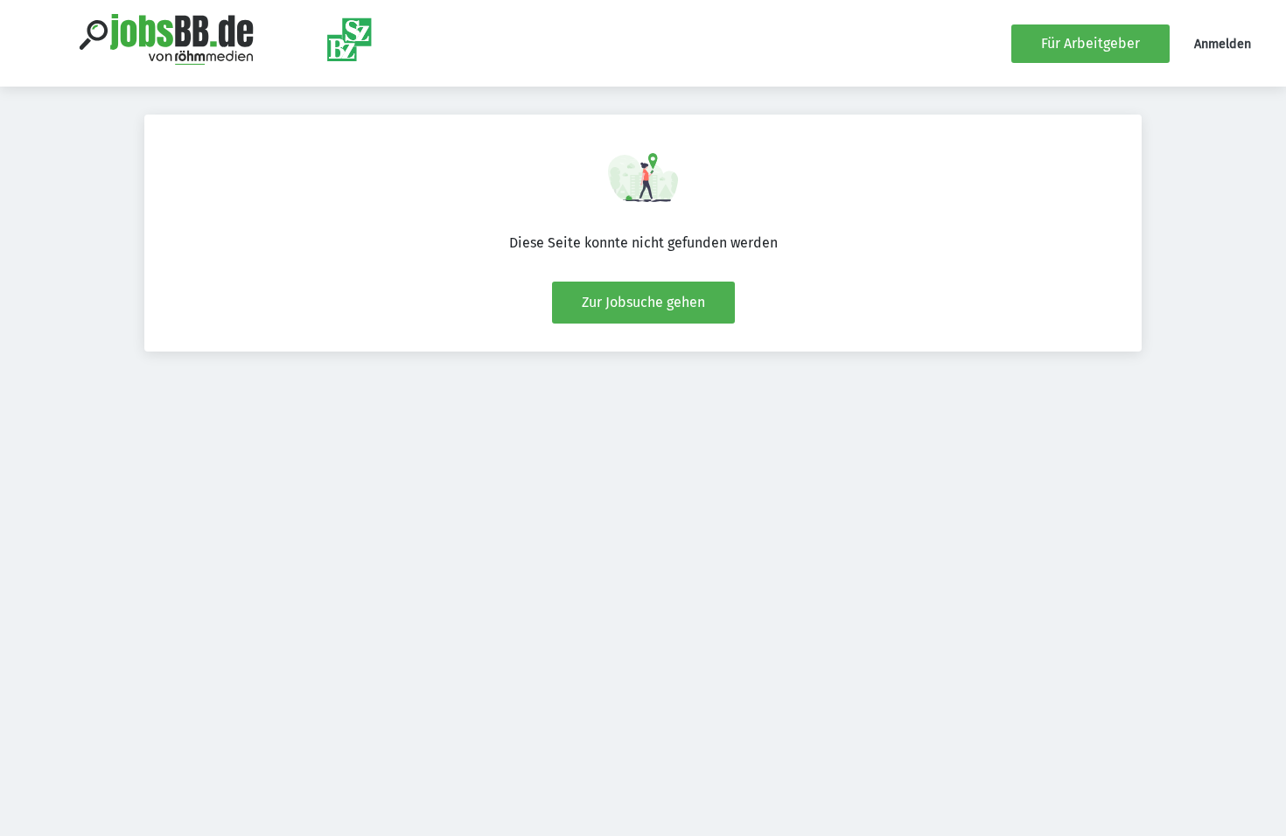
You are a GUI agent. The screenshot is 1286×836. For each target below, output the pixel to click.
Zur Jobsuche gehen (643, 302)
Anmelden (1222, 44)
